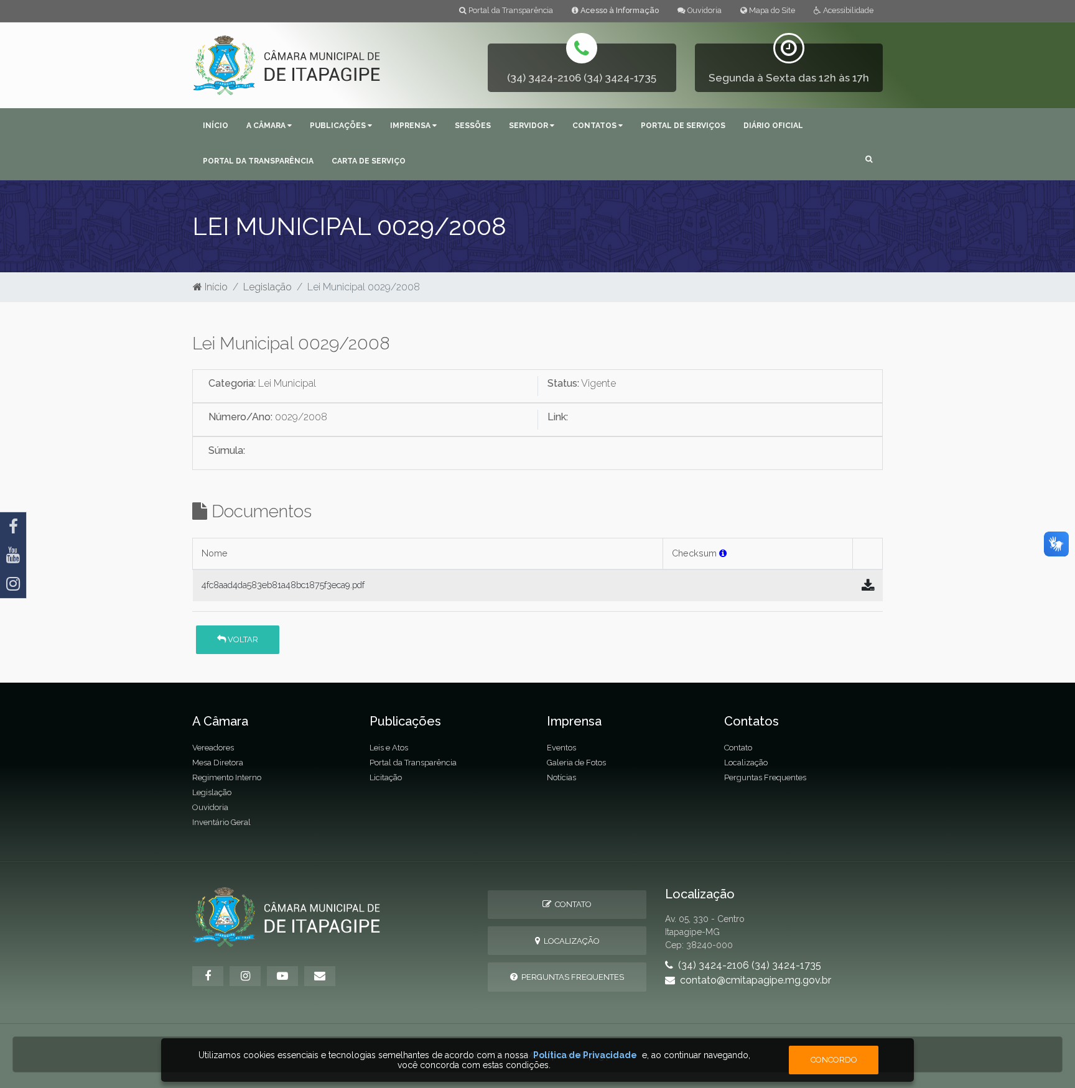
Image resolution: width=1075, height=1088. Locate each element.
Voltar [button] (242, 639)
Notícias (561, 777)
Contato (738, 747)
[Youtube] (13, 555)
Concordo (834, 1059)
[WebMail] (319, 976)
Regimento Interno (226, 777)
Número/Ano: (240, 417)
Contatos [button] (595, 125)
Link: (557, 417)
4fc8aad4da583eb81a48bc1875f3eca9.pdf (283, 584)
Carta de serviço (369, 161)
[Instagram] (13, 583)
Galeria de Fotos (576, 762)
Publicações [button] (339, 125)
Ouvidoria (704, 10)
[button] (869, 160)
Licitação (386, 777)
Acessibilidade (847, 10)
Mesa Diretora (217, 762)
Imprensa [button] (411, 125)
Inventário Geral (221, 822)
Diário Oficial (773, 125)
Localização (746, 762)
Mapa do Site (771, 10)
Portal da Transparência (510, 10)
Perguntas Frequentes (765, 777)
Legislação (267, 287)
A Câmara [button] (266, 125)
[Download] (868, 586)
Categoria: (232, 383)
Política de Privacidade (585, 1055)
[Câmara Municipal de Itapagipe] (287, 64)
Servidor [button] (529, 125)
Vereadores (213, 747)
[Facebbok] (207, 976)
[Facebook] (13, 526)
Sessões (473, 125)
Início (215, 125)
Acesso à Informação (619, 10)
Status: (563, 383)
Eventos (561, 747)
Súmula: (226, 450)
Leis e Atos (389, 747)
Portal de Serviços (683, 125)
